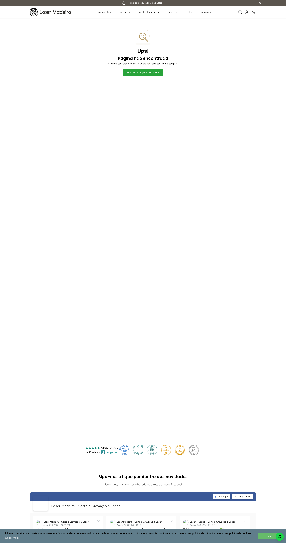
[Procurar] (240, 12)
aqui (149, 63)
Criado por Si (174, 12)
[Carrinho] (253, 12)
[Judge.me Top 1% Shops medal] (180, 450)
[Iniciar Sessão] (247, 12)
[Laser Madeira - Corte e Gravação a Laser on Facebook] (40, 503)
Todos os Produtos (199, 12)
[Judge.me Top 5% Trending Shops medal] (194, 450)
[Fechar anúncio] (260, 3)
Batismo (124, 12)
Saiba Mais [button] (12, 537)
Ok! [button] (270, 536)
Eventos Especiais (148, 12)
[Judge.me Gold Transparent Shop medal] (166, 450)
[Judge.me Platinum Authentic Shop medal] (138, 450)
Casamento (103, 12)
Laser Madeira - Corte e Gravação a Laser (85, 506)
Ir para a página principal (143, 72)
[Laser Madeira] (50, 12)
